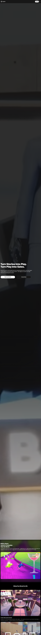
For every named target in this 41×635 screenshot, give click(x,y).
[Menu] (39, 1)
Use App (37, 1)
